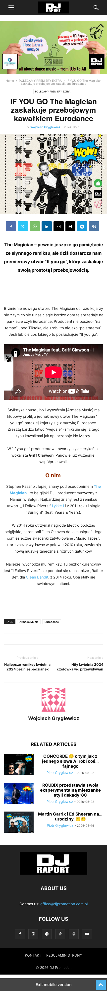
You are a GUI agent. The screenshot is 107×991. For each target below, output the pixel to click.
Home (10, 81)
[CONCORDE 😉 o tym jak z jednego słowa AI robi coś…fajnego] (19, 765)
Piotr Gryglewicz (60, 772)
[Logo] (53, 873)
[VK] (94, 226)
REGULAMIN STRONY (64, 955)
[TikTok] (60, 934)
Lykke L (58, 505)
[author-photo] (53, 711)
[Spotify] (47, 934)
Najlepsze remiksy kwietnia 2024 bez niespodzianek (27, 666)
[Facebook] (11, 226)
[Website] (74, 934)
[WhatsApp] (35, 226)
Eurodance (52, 622)
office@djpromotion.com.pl (64, 904)
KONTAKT (33, 955)
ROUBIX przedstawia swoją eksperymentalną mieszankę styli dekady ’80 (70, 790)
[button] (11, 7)
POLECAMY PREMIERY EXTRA (40, 81)
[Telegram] (82, 226)
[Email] (59, 226)
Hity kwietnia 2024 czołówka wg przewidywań (80, 666)
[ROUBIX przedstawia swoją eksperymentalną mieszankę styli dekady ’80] (19, 794)
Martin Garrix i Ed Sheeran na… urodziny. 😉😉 (70, 817)
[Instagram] (33, 934)
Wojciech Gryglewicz (45, 127)
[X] (23, 226)
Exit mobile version (54, 984)
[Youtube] (87, 934)
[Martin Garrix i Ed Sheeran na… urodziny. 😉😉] (19, 823)
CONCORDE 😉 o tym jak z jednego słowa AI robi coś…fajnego (70, 761)
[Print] (70, 226)
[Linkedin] (47, 226)
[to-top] (101, 983)
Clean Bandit (37, 577)
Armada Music (28, 622)
